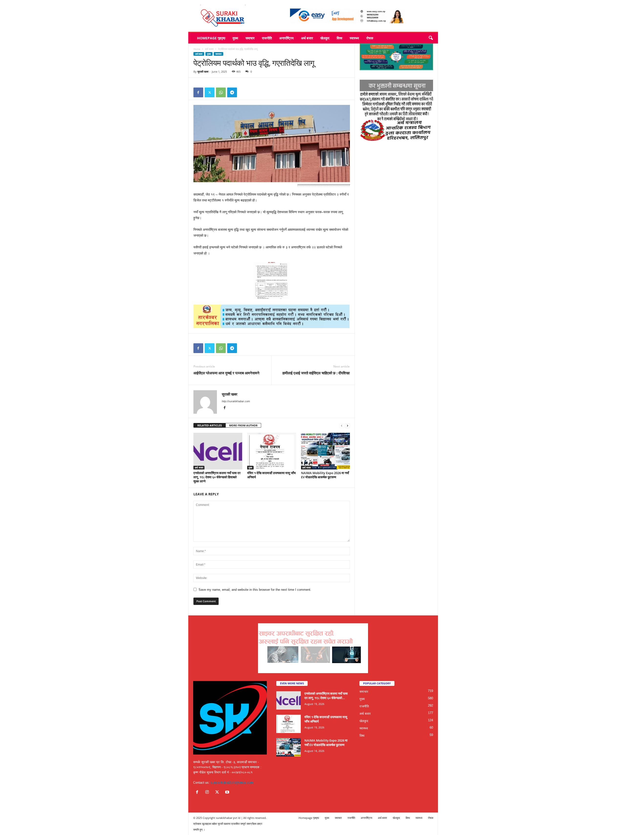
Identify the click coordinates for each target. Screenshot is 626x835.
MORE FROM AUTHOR (243, 425)
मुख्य (235, 38)
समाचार (250, 38)
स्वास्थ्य (354, 38)
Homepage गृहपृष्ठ (211, 38)
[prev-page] (341, 425)
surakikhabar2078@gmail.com (232, 782)
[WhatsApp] (221, 92)
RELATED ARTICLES (209, 425)
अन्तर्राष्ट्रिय (286, 38)
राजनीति (267, 38)
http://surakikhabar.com (236, 401)
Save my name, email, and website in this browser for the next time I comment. (255, 589)
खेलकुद (324, 38)
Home (196, 49)
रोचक (369, 38)
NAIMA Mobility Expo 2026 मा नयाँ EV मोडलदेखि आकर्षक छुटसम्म (325, 475)
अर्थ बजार (307, 38)
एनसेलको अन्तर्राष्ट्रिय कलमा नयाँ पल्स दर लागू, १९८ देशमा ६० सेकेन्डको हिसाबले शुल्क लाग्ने (217, 477)
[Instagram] (208, 792)
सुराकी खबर (203, 71)
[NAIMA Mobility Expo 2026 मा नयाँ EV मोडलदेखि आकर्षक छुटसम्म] (325, 451)
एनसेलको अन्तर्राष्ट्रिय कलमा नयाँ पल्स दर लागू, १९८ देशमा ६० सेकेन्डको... (326, 695)
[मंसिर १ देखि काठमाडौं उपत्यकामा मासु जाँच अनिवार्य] (271, 451)
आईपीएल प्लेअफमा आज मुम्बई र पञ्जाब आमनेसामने (226, 372)
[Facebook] (198, 92)
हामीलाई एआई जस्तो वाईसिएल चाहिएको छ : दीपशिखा (316, 372)
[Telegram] (232, 92)
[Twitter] (209, 92)
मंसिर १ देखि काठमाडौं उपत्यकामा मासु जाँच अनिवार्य (271, 475)
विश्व (339, 38)
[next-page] (347, 425)
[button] (430, 38)
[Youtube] (227, 792)
